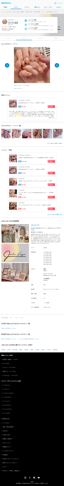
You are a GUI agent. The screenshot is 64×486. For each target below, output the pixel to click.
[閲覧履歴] (55, 3)
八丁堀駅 (48, 349)
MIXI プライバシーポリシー (10, 463)
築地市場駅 (14, 349)
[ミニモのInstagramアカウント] (25, 478)
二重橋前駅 (54, 349)
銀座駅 (22, 11)
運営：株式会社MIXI (8, 427)
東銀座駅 (3, 349)
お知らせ (5, 431)
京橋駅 (42, 349)
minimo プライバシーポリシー (11, 459)
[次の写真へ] (57, 65)
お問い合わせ (47, 307)
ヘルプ (4, 467)
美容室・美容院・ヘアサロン (10, 359)
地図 (32, 230)
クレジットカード (48, 273)
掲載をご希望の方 (7, 439)
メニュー (40, 38)
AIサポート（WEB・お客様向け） (12, 471)
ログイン (60, 3)
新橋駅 (20, 349)
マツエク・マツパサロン (9, 367)
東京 (15, 11)
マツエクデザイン (7, 409)
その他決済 (46, 278)
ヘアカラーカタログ (8, 393)
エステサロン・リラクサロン (10, 375)
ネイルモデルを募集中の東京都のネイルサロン (28, 339)
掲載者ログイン (7, 447)
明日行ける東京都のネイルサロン (8, 339)
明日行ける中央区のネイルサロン (8, 328)
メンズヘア (6, 389)
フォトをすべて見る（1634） (55, 143)
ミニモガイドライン (8, 451)
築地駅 (31, 349)
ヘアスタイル (6, 385)
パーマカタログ (7, 397)
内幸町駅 (37, 349)
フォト (42, 11)
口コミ (56, 38)
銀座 (18, 11)
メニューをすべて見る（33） (55, 214)
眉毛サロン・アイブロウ (9, 371)
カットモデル (6, 413)
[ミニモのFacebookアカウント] (34, 478)
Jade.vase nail (28, 11)
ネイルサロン (9, 11)
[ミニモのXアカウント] (30, 478)
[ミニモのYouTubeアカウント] (39, 478)
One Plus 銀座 (36, 11)
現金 (45, 269)
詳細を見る (51, 117)
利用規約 (5, 455)
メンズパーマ (6, 401)
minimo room (6, 435)
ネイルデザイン (19, 88)
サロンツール (6, 443)
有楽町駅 (26, 349)
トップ (2, 11)
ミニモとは (6, 423)
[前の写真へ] (7, 65)
